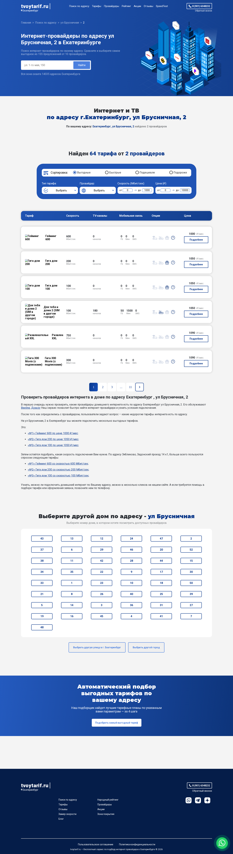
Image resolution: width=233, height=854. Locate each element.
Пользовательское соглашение (95, 844)
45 (101, 616)
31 (161, 605)
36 (131, 605)
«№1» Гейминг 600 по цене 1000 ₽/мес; (53, 433)
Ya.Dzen (207, 800)
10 (131, 583)
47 (161, 538)
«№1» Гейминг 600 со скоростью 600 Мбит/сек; (58, 463)
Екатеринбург (30, 10)
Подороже (180, 172)
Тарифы (96, 6)
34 (41, 571)
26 (101, 594)
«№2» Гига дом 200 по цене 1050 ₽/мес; (53, 439)
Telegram (198, 800)
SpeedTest (162, 6)
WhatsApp (189, 800)
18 (161, 583)
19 (41, 616)
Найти (81, 65)
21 (41, 594)
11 (71, 560)
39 (191, 594)
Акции (137, 6)
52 (191, 549)
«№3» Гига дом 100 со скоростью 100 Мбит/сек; (58, 475)
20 (161, 549)
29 (101, 549)
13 (71, 538)
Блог (61, 818)
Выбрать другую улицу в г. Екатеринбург (97, 647)
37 (41, 549)
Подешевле (147, 172)
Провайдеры (111, 6)
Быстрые (115, 172)
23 (101, 583)
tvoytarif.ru (34, 6)
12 (101, 538)
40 (131, 594)
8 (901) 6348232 (201, 6)
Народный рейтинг (108, 799)
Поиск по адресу (79, 6)
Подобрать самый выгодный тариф (116, 722)
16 (71, 616)
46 (131, 549)
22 (101, 571)
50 (191, 583)
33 (41, 583)
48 (41, 627)
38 (41, 560)
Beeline (25, 407)
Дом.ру (35, 407)
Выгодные (84, 172)
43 (41, 538)
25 (161, 594)
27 (191, 605)
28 (131, 560)
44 (161, 560)
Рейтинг (126, 6)
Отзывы (148, 6)
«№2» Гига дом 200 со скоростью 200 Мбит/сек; (58, 469)
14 (71, 605)
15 (191, 560)
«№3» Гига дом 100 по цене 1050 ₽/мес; (53, 445)
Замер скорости (67, 814)
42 (101, 560)
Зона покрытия (105, 814)
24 (131, 538)
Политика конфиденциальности (137, 844)
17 (161, 571)
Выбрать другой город (146, 647)
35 (71, 571)
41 (161, 616)
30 (191, 571)
